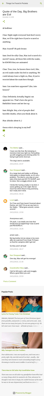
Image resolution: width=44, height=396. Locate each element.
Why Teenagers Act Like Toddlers (13, 350)
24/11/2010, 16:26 (16, 229)
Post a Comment (9, 281)
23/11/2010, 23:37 (16, 164)
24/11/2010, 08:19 (16, 194)
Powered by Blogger (23, 393)
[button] (4, 21)
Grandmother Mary (17, 268)
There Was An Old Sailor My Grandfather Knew (18, 370)
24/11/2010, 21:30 (16, 262)
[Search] (41, 3)
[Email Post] (4, 131)
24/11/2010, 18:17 (16, 249)
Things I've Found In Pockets (17, 3)
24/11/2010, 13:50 (16, 212)
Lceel (12, 200)
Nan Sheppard (15, 170)
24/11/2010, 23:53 (16, 276)
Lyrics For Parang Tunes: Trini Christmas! (16, 314)
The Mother (14, 148)
